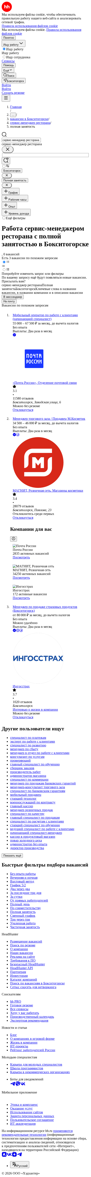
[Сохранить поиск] (6, 160)
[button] (6, 85)
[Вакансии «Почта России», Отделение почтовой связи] (50, 359)
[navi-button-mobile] (6, 98)
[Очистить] (8, 149)
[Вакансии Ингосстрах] (50, 658)
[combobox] (21, 140)
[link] (9, 75)
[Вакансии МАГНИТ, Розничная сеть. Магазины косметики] (50, 463)
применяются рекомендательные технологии (37, 1132)
